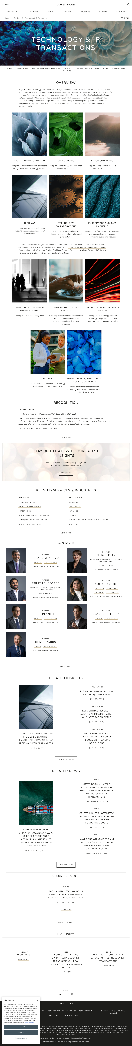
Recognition (22, 68)
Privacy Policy (69, 1011)
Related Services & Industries (46, 68)
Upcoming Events (120, 68)
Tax (27, 253)
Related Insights (84, 68)
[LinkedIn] (60, 995)
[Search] (128, 4)
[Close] (37, 1000)
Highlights (66, 71)
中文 (127, 18)
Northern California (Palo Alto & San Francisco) (106, 561)
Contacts (68, 68)
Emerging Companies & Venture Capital (35, 250)
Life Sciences (75, 506)
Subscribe (66, 473)
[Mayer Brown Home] (66, 4)
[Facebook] (68, 995)
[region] (21, 1020)
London (37, 647)
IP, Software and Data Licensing (33, 515)
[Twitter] (72, 995)
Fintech (70, 244)
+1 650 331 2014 (45, 593)
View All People (66, 666)
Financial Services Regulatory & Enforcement (87, 247)
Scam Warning (85, 1011)
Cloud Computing (26, 502)
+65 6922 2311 (112, 589)
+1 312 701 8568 (111, 619)
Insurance (73, 511)
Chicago (38, 563)
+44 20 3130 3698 (50, 647)
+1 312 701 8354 (50, 619)
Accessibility (55, 1016)
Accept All (21, 1027)
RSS (76, 1016)
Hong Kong (99, 593)
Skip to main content (10, 1)
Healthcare (74, 524)
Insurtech (81, 244)
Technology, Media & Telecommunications (88, 520)
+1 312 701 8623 (50, 563)
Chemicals (73, 502)
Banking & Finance (61, 250)
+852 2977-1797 (112, 593)
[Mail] (64, 994)
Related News (101, 68)
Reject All (21, 1032)
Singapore (99, 589)
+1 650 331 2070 (106, 565)
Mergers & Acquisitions (29, 524)
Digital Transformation (29, 506)
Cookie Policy (29, 1022)
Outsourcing (24, 511)
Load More (66, 533)
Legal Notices (53, 1011)
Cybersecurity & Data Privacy (82, 250)
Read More (66, 437)
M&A (97, 250)
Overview (9, 68)
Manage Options (21, 1038)
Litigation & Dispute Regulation (47, 253)
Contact (68, 1016)
